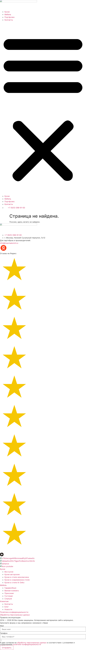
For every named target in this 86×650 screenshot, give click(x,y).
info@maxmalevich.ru (9, 243)
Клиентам (4, 601)
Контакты (8, 20)
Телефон (3, 633)
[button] (43, 108)
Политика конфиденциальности (14, 612)
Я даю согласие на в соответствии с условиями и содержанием (37, 643)
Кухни (7, 12)
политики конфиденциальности (27, 644)
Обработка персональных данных (15, 615)
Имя (2, 626)
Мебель (7, 14)
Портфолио (9, 17)
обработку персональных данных (32, 642)
